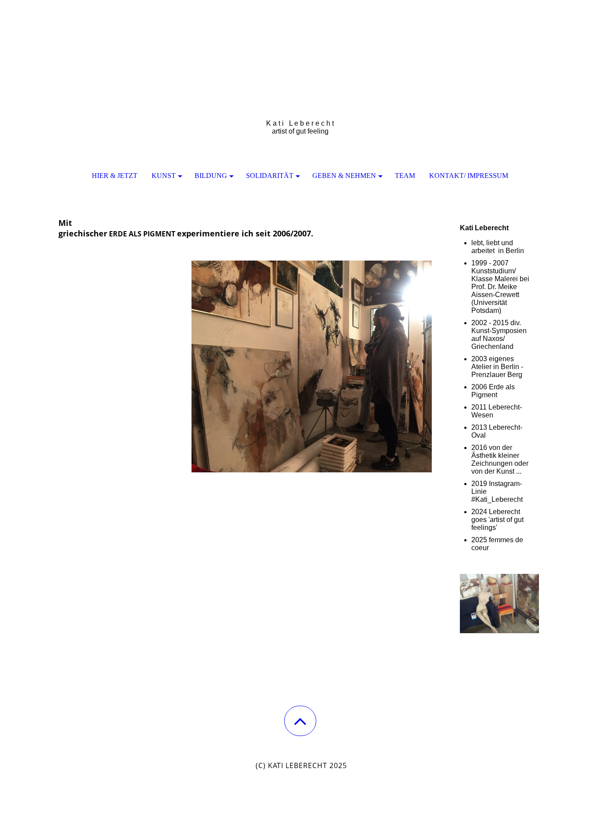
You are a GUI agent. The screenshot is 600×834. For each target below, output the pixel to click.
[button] (300, 721)
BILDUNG (211, 175)
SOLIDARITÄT (269, 175)
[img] (300, 44)
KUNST (164, 175)
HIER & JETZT (114, 175)
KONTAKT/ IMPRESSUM (468, 175)
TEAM (405, 175)
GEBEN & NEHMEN (344, 175)
